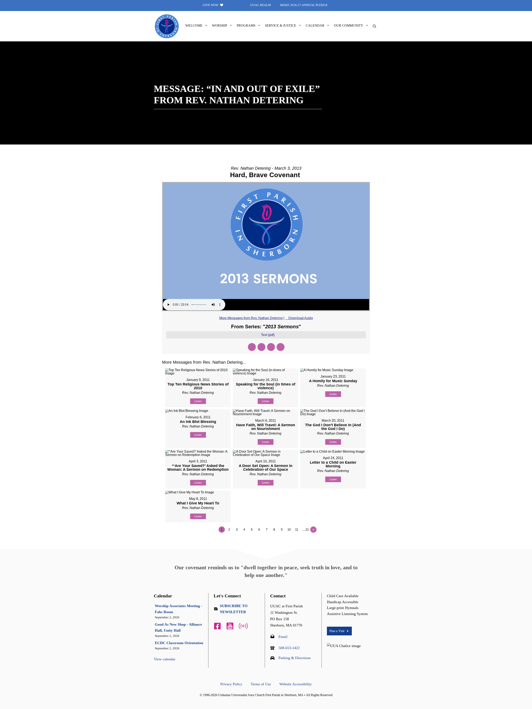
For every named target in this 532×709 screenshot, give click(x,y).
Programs (246, 25)
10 (289, 529)
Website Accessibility (295, 684)
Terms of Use (261, 684)
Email (282, 637)
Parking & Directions (294, 658)
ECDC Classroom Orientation (179, 643)
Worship (219, 25)
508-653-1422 (289, 648)
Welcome (193, 25)
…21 (305, 529)
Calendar (315, 25)
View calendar (164, 659)
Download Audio (300, 318)
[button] (206, 25)
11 (296, 529)
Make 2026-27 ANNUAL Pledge (304, 5)
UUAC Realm (260, 5)
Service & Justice (280, 25)
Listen (198, 401)
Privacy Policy (231, 684)
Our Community (348, 25)
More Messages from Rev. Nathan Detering (251, 318)
